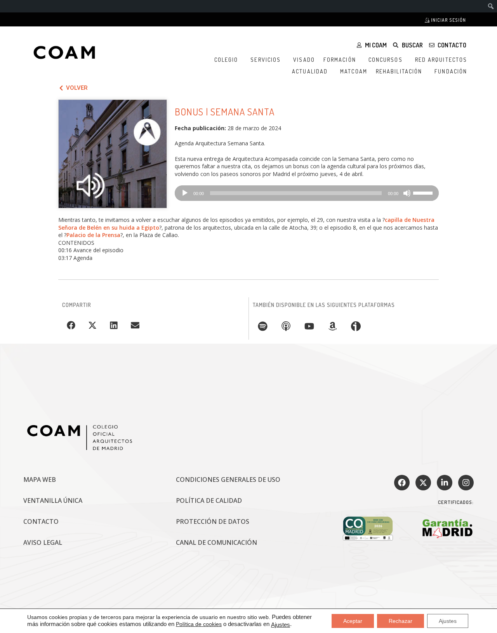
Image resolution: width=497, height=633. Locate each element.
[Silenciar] (407, 193)
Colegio (226, 59)
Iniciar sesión (448, 20)
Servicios (265, 59)
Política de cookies (199, 624)
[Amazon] (332, 326)
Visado (304, 59)
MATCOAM (353, 71)
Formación (339, 59)
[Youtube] (309, 326)
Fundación (450, 71)
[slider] (424, 192)
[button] (71, 325)
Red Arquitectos (441, 59)
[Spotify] (262, 326)
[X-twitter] (423, 482)
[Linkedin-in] (444, 482)
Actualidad (310, 71)
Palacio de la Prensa (93, 235)
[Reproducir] (185, 193)
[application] (307, 193)
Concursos (385, 59)
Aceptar (352, 621)
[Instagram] (466, 482)
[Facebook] (402, 482)
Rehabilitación (399, 71)
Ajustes (280, 625)
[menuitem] (491, 6)
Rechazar (400, 621)
